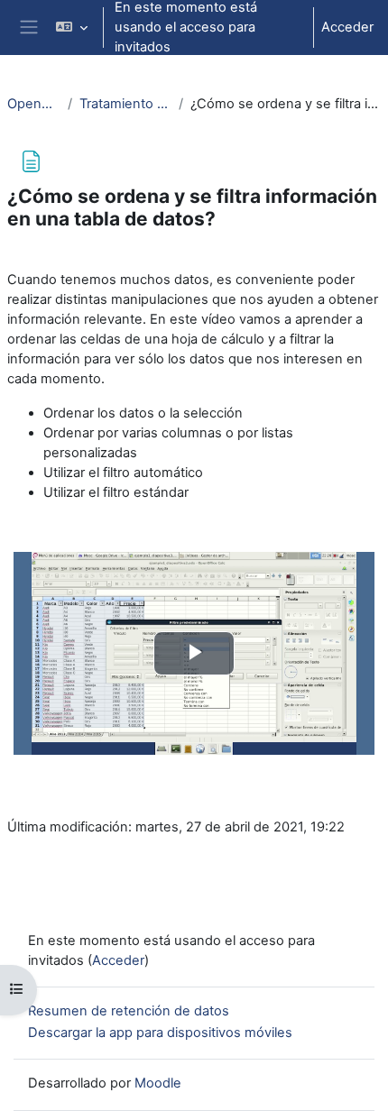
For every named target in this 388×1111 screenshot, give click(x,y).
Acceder (347, 27)
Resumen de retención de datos (128, 1011)
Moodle (157, 1083)
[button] (70, 27)
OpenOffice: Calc (33, 104)
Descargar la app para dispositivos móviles (160, 1032)
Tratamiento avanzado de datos (125, 104)
